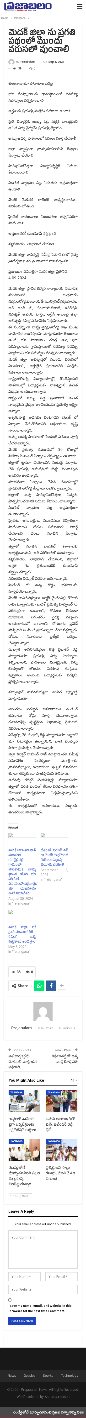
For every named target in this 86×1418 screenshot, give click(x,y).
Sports (48, 1376)
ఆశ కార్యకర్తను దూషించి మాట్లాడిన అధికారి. (22, 1062)
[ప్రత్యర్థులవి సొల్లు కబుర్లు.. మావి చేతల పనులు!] (61, 1150)
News (12, 1376)
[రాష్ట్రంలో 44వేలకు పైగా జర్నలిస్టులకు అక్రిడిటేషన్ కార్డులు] (24, 1101)
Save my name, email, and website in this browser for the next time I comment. (40, 1308)
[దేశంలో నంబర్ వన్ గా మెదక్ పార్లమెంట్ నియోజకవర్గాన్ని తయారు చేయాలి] (54, 841)
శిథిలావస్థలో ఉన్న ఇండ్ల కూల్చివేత (65, 1059)
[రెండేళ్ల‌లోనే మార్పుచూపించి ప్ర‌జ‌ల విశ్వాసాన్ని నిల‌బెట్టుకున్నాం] (24, 1150)
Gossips (29, 1376)
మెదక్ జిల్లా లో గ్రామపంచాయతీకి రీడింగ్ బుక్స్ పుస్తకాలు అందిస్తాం (22, 934)
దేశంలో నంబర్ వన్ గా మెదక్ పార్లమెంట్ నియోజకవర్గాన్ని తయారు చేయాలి (54, 858)
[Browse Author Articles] (43, 1011)
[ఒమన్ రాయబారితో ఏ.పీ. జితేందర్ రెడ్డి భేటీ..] (61, 1101)
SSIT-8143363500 (57, 1397)
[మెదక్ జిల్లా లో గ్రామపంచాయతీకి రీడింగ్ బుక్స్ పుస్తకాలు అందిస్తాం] (22, 917)
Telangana (16, 1093)
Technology (69, 1376)
